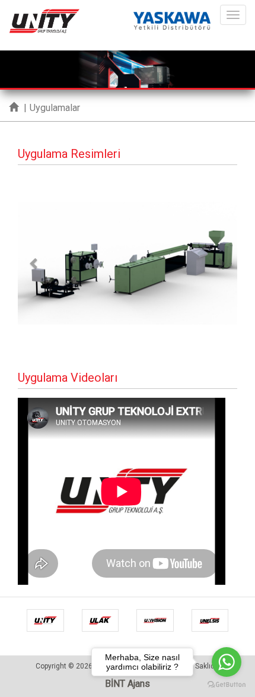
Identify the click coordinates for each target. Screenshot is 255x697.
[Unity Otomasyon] (44, 15)
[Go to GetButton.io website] (227, 685)
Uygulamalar (55, 107)
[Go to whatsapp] (226, 662)
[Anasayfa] (13, 107)
